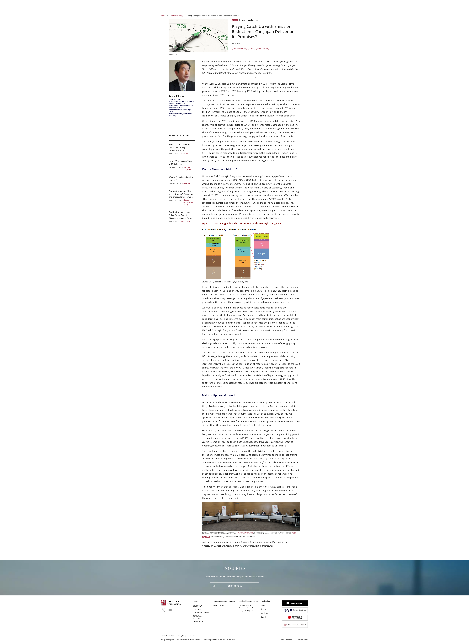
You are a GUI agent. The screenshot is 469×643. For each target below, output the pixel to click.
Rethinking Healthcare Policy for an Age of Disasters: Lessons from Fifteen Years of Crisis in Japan (182, 215)
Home (163, 15)
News (263, 605)
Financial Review (198, 621)
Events (263, 609)
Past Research (217, 608)
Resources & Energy (176, 15)
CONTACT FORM (234, 586)
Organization (197, 609)
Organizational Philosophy (201, 612)
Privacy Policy (181, 636)
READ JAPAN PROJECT (245, 611)
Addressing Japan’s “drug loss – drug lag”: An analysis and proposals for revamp (182, 197)
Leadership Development (248, 601)
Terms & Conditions (167, 636)
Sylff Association (244, 605)
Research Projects (220, 601)
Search (263, 617)
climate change (262, 48)
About (195, 601)
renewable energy (239, 48)
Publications (266, 601)
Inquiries (264, 613)
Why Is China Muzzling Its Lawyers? (182, 180)
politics (251, 48)
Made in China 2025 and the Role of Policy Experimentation (182, 149)
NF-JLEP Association (245, 608)
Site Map (192, 636)
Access (195, 624)
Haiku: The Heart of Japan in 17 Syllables (182, 165)
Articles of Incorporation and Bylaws (197, 616)
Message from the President (197, 606)
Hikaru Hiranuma (245, 533)
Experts (232, 601)
